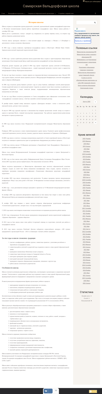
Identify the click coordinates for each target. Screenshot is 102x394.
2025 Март (86, 273)
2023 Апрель (86, 247)
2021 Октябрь (87, 211)
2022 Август (86, 229)
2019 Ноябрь (86, 159)
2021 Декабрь (87, 216)
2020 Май (86, 172)
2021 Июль (86, 206)
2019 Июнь (86, 151)
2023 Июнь (86, 252)
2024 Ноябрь (86, 270)
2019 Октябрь (87, 156)
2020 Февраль (86, 164)
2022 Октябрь (87, 234)
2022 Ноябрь (86, 237)
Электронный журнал (86, 88)
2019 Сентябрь (86, 154)
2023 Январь (86, 242)
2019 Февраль (86, 141)
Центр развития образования (86, 85)
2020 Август (86, 177)
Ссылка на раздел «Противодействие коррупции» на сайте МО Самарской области (86, 80)
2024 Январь (86, 260)
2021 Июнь (86, 203)
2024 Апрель (86, 262)
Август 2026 (86, 101)
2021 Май (86, 200)
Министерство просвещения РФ (86, 52)
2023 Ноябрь (86, 257)
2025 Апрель (86, 275)
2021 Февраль (86, 193)
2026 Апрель (86, 283)
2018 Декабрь (87, 138)
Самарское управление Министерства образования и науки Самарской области (86, 72)
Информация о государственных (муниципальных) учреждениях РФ (86, 62)
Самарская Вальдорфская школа (51, 6)
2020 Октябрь (87, 182)
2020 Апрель (86, 169)
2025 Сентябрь (86, 278)
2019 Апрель (86, 146)
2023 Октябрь (87, 255)
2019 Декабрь (87, 162)
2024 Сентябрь (86, 265)
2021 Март (86, 195)
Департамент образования (86, 67)
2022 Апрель (86, 224)
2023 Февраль (86, 244)
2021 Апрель (86, 198)
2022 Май (86, 226)
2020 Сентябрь (86, 180)
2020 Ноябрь (86, 185)
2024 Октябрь (87, 268)
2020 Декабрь (87, 187)
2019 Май (86, 149)
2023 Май (86, 249)
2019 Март (86, 144)
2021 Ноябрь (86, 213)
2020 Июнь (86, 175)
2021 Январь (86, 190)
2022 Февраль (86, 218)
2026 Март (86, 280)
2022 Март (86, 221)
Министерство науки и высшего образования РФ (86, 56)
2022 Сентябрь (86, 231)
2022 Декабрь (87, 239)
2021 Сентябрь (86, 208)
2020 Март (86, 167)
